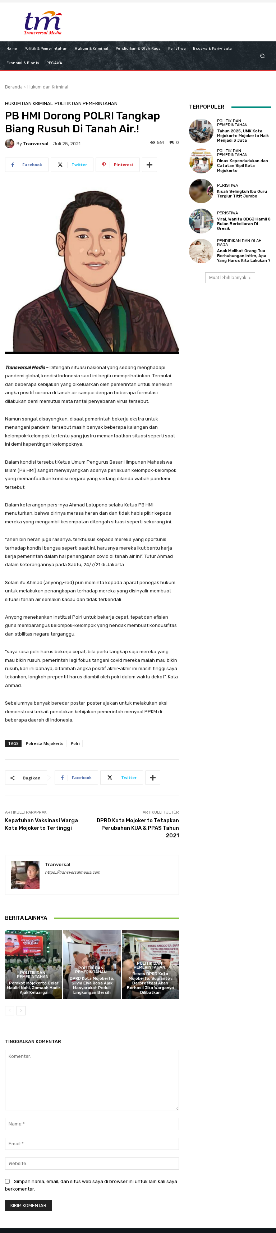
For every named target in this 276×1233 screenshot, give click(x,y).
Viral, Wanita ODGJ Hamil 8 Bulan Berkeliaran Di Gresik (244, 224)
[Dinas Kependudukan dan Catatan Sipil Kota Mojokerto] (201, 161)
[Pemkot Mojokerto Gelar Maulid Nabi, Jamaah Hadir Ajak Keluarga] (33, 964)
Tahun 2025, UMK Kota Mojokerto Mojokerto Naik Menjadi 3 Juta (243, 136)
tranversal (36, 143)
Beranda (14, 87)
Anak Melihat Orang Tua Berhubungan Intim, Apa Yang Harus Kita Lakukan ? (244, 256)
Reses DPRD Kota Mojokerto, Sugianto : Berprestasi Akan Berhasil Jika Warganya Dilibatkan (150, 983)
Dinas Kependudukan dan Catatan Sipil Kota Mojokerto (242, 166)
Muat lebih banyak (227, 277)
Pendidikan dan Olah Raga (239, 243)
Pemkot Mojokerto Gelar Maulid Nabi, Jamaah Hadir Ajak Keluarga (33, 988)
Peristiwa (227, 185)
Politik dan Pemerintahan (86, 103)
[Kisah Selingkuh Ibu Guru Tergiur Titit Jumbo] (201, 191)
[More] (149, 165)
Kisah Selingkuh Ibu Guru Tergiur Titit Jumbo (242, 194)
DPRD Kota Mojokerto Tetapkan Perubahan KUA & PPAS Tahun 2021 (138, 828)
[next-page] (21, 1010)
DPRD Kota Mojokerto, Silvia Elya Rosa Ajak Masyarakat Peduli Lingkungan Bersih (92, 985)
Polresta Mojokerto (45, 743)
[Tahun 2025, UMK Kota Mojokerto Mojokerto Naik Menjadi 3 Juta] (201, 131)
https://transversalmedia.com (72, 872)
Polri (75, 743)
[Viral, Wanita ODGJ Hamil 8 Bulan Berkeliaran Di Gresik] (201, 221)
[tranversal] (11, 143)
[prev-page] (9, 1010)
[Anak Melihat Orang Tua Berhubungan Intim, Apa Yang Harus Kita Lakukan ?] (201, 251)
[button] (263, 56)
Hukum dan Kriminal (47, 87)
